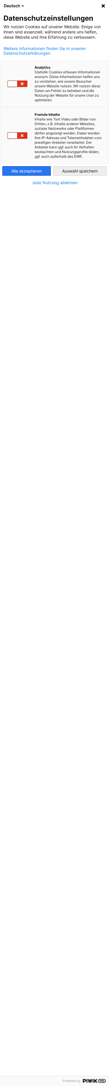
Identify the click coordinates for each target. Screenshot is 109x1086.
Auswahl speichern (80, 170)
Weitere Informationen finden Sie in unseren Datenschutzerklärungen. (44, 51)
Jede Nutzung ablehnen (55, 182)
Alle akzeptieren (26, 170)
